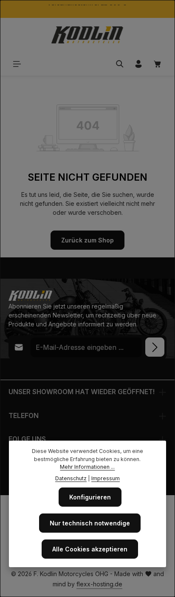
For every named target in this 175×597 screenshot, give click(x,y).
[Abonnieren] (154, 347)
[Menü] (16, 63)
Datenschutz (71, 478)
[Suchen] (119, 63)
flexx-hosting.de (99, 584)
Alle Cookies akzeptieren (89, 549)
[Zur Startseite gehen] (87, 34)
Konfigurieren (90, 497)
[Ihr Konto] (138, 63)
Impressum (105, 478)
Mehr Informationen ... (87, 467)
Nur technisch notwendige (90, 523)
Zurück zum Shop (87, 240)
